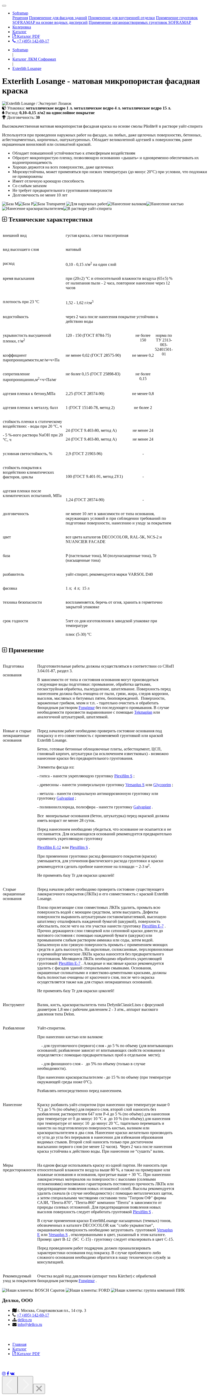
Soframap (20, 13)
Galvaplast (65, 798)
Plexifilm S (123, 776)
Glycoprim (162, 785)
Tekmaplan (143, 712)
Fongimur (87, 707)
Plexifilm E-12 (49, 847)
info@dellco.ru (30, 1324)
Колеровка (21, 27)
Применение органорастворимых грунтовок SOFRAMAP (140, 22)
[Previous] (10, 1385)
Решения (20, 18)
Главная (19, 1344)
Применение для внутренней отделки (121, 18)
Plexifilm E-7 (153, 926)
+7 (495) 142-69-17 (32, 41)
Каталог (19, 32)
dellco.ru (25, 1320)
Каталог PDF (28, 36)
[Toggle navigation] (4, 5)
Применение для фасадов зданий (58, 18)
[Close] (39, 1389)
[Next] (25, 1385)
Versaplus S (135, 785)
